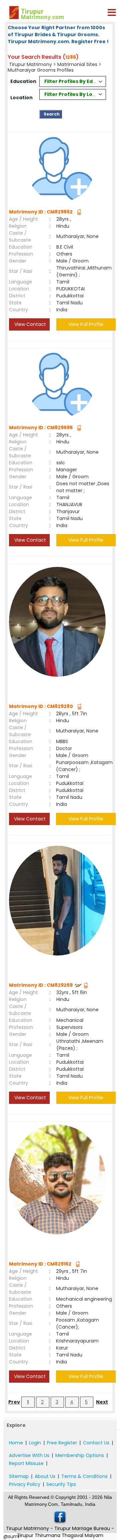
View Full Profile (85, 324)
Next (102, 1402)
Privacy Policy (24, 1484)
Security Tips (61, 1484)
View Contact (29, 324)
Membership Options (79, 1455)
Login (35, 1442)
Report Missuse (26, 1463)
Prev (14, 1402)
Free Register (62, 1442)
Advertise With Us (29, 1455)
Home (16, 1442)
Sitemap (19, 1476)
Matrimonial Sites (77, 64)
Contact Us (96, 1442)
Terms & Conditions (84, 1476)
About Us (45, 1476)
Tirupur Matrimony (30, 64)
